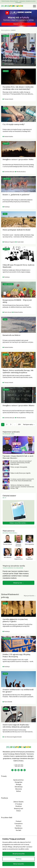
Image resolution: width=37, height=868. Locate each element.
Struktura (18, 806)
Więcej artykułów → (30, 596)
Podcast (18, 821)
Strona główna (5, 30)
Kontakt (18, 830)
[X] (21, 770)
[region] (18, 852)
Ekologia (18, 784)
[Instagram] (15, 770)
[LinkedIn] (25, 770)
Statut (18, 811)
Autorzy (18, 826)
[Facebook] (12, 770)
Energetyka (18, 782)
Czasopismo (19, 823)
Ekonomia (18, 789)
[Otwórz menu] (34, 6)
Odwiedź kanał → (18, 24)
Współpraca (18, 828)
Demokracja (18, 787)
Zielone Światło (18, 802)
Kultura (18, 791)
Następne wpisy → (29, 424)
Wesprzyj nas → (18, 583)
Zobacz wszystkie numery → (18, 523)
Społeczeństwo (18, 780)
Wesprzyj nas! (18, 808)
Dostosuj (18, 859)
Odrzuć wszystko (18, 864)
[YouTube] (18, 770)
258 (19, 424)
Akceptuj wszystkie (19, 854)
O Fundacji (18, 804)
